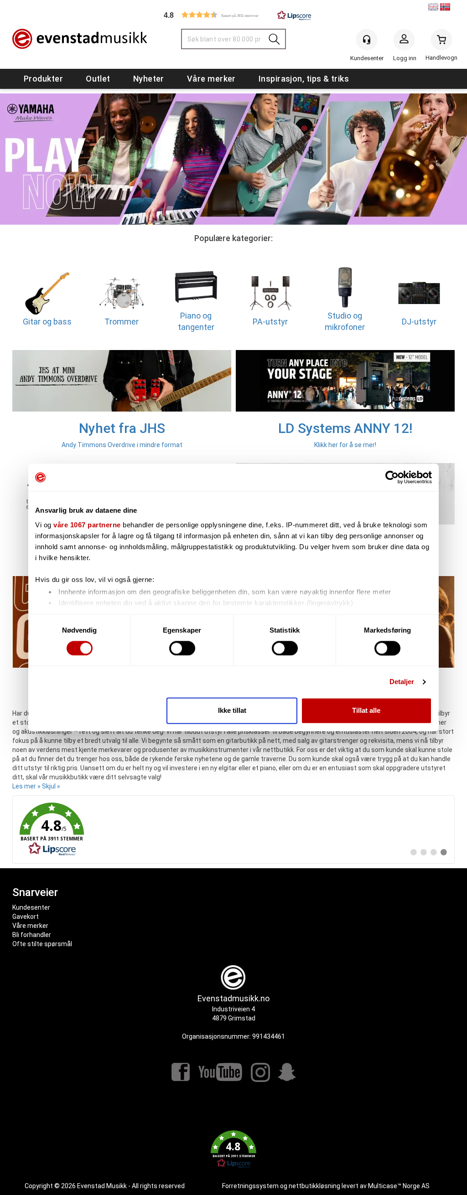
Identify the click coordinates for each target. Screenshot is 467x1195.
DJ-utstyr (419, 321)
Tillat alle (366, 711)
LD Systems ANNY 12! (345, 428)
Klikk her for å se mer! (345, 444)
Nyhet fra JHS (122, 428)
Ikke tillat (232, 711)
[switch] (182, 648)
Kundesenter (31, 907)
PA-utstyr (270, 321)
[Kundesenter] (367, 40)
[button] (233, 15)
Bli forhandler (31, 934)
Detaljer (402, 681)
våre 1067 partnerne (87, 525)
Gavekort (25, 916)
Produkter (43, 78)
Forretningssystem (250, 1186)
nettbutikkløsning (314, 1186)
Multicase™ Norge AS (399, 1186)
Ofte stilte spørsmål (42, 944)
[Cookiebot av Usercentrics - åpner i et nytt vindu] (392, 477)
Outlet (98, 78)
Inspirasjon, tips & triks (304, 78)
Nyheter (148, 78)
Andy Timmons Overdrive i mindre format (122, 444)
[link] (233, 829)
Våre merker (211, 78)
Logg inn (404, 41)
